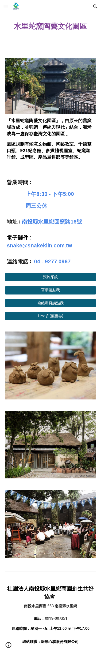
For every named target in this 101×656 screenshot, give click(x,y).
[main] (50, 26)
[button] (5, 6)
